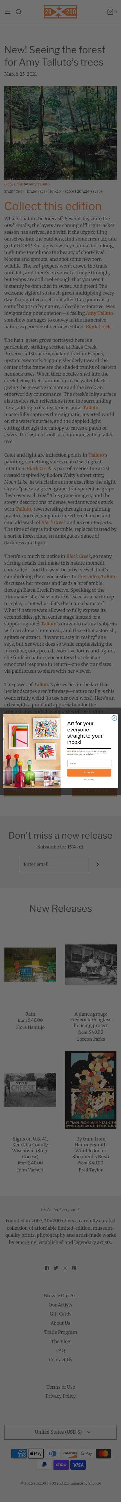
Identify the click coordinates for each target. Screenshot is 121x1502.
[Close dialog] (114, 717)
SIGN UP (89, 772)
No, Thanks (89, 779)
